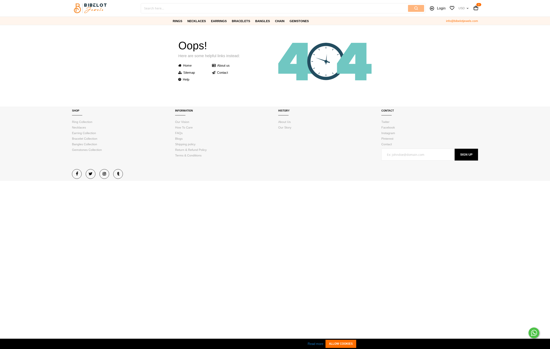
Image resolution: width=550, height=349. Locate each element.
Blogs (179, 138)
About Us (284, 122)
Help (185, 79)
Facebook (388, 127)
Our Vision (182, 122)
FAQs (179, 133)
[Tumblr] (118, 174)
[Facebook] (77, 174)
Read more (315, 344)
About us (223, 65)
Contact (221, 72)
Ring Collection (82, 122)
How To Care (184, 127)
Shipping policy (185, 144)
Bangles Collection (84, 144)
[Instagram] (104, 174)
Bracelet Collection (84, 138)
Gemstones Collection (87, 150)
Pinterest (387, 138)
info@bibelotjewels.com (462, 21)
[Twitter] (90, 174)
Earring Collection (84, 133)
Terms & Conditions (188, 155)
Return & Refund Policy (191, 150)
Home (186, 65)
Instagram (388, 133)
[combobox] (260, 8)
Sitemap (188, 72)
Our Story (284, 127)
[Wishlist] (452, 8)
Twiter (385, 122)
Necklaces (79, 127)
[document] (275, 344)
